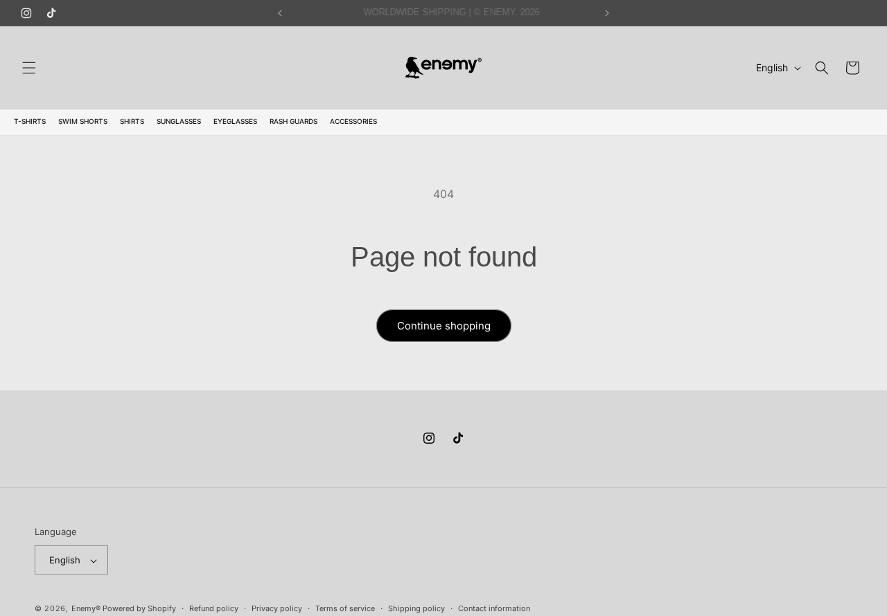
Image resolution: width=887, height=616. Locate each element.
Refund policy (213, 608)
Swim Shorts (82, 121)
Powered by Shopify (139, 609)
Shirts (132, 121)
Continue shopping (444, 325)
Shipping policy (416, 608)
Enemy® (85, 609)
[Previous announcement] (280, 13)
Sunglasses (179, 121)
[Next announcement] (607, 13)
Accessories (353, 121)
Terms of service (345, 608)
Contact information (494, 608)
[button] (29, 68)
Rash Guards (293, 121)
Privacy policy (277, 608)
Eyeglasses (235, 121)
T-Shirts (30, 121)
